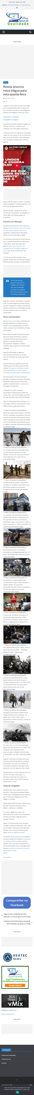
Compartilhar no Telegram (10, 120)
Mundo (6, 82)
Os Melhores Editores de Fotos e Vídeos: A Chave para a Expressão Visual (18, 5)
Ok (17, 1092)
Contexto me (12, 1010)
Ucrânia (26, 112)
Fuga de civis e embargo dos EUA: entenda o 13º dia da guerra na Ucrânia (17, 915)
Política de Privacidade (8, 1055)
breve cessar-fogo (14, 321)
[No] (32, 1090)
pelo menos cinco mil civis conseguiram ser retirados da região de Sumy (15, 248)
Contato (4, 1063)
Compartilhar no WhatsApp (11, 117)
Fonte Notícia (7, 857)
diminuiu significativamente (16, 832)
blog (14, 98)
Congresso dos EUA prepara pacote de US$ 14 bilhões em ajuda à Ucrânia (17, 922)
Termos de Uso (6, 1059)
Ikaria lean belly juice (7, 1014)
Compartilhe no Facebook (17, 903)
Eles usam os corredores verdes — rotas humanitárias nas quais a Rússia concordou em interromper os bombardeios (16, 370)
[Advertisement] (17, 62)
